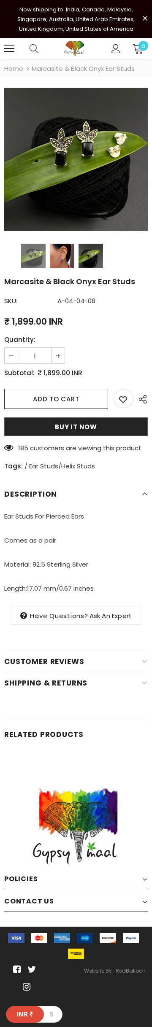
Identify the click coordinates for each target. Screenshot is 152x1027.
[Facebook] (15, 969)
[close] (145, 18)
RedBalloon (131, 970)
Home (13, 68)
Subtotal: (19, 372)
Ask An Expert (111, 615)
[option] (76, 159)
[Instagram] (25, 986)
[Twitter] (30, 969)
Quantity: (19, 339)
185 (23, 448)
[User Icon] (115, 48)
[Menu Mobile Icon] (9, 48)
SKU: (10, 300)
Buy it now (76, 426)
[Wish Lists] (123, 398)
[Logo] (75, 48)
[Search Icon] (34, 48)
